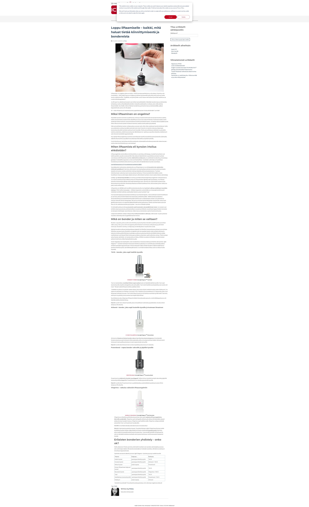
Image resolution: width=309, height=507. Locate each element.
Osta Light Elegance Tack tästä (144, 279)
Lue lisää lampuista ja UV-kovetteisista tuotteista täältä (126, 164)
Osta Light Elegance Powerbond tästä (144, 375)
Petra (125, 41)
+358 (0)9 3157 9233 (155, 505)
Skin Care (174, 51)
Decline (183, 17)
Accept (170, 17)
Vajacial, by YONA (176, 63)
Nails (115, 486)
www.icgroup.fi (147, 505)
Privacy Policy (180, 8)
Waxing (174, 53)
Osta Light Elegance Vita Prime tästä (145, 415)
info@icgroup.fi (171, 505)
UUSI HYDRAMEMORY (178, 65)
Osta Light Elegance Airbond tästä (145, 335)
